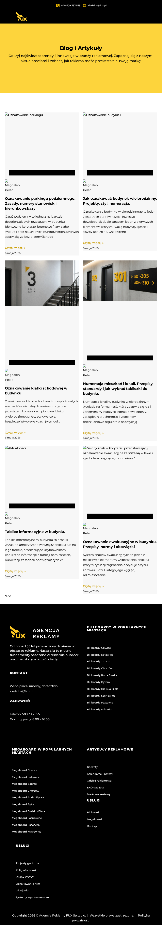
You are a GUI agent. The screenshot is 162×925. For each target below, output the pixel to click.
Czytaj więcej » (15, 248)
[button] (122, 22)
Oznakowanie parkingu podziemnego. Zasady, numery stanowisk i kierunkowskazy (40, 203)
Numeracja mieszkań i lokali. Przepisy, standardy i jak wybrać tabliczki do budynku (118, 389)
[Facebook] (15, 736)
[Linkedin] (46, 736)
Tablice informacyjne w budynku (35, 532)
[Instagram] (30, 736)
